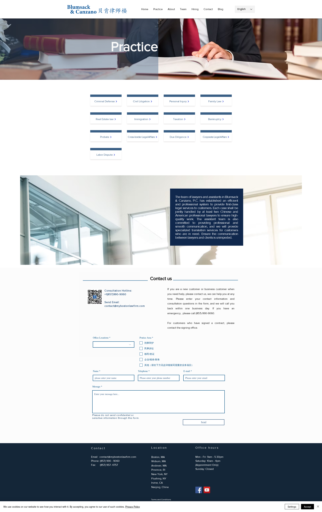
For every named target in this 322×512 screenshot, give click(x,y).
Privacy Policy (132, 506)
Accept (307, 506)
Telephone (143, 371)
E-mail (186, 371)
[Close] (318, 506)
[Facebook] (198, 490)
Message (96, 386)
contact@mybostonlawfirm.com (124, 305)
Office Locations (101, 338)
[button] (158, 9)
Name (95, 371)
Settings (292, 506)
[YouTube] (207, 490)
